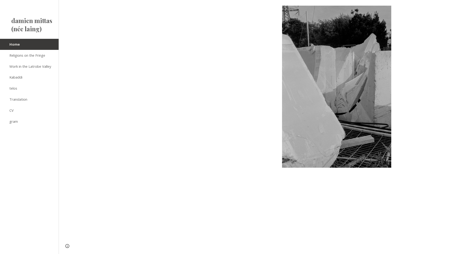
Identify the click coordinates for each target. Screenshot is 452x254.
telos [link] (13, 88)
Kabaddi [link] (15, 77)
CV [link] (11, 110)
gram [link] (13, 121)
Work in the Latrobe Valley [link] (30, 66)
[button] (446, 6)
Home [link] (14, 44)
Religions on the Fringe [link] (27, 55)
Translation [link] (18, 99)
